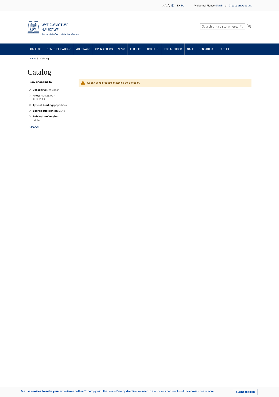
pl (182, 5)
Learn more (207, 391)
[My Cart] (249, 26)
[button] (178, 6)
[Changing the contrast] (172, 5)
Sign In (219, 5)
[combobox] (222, 26)
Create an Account (240, 5)
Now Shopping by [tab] (40, 82)
